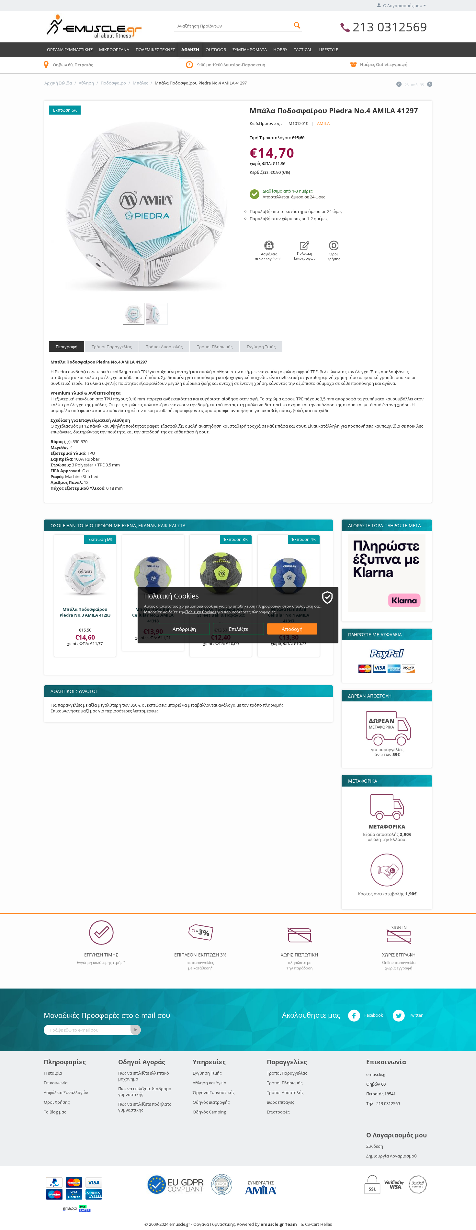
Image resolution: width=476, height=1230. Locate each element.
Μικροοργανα (114, 49)
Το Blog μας (55, 1112)
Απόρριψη (184, 629)
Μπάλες (140, 83)
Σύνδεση (374, 1146)
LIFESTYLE (328, 49)
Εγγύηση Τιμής (207, 1073)
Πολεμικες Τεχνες (155, 49)
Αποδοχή (292, 629)
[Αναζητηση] (297, 24)
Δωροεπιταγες (280, 1102)
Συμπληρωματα (249, 49)
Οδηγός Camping (209, 1112)
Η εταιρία (53, 1073)
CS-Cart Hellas (318, 1224)
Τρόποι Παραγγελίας (287, 1073)
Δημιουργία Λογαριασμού (391, 1156)
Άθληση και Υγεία (209, 1083)
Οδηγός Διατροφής (211, 1102)
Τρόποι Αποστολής (285, 1092)
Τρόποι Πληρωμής (284, 1083)
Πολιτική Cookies (200, 612)
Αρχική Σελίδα (58, 83)
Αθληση (190, 49)
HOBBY (280, 49)
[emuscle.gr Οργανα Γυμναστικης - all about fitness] (94, 25)
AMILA (323, 123)
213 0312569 (390, 26)
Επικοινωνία (56, 1083)
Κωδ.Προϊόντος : (266, 123)
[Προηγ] (399, 85)
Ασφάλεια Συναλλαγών (66, 1092)
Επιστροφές (278, 1112)
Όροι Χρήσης (57, 1102)
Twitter (415, 1015)
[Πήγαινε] (135, 1030)
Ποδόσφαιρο (113, 83)
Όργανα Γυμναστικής (213, 1092)
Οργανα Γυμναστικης (70, 49)
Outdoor (216, 49)
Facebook (373, 1015)
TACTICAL (303, 49)
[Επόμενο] (429, 85)
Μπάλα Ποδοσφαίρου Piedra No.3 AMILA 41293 (85, 612)
